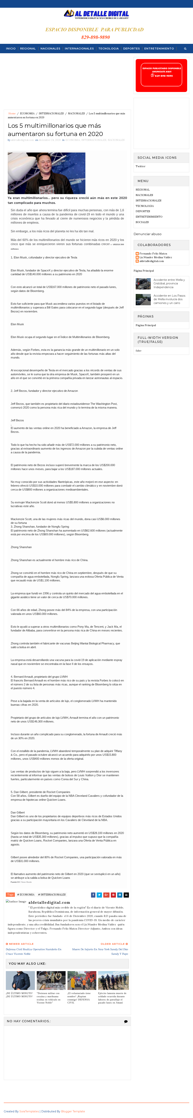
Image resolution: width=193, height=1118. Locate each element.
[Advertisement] (67, 83)
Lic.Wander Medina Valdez (155, 257)
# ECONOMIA (25, 894)
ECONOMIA (27, 113)
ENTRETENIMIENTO (159, 48)
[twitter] (186, 4)
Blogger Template (73, 1111)
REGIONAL (28, 48)
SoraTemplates (29, 1111)
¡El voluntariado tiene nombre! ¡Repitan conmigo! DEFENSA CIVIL (79, 998)
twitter (141, 166)
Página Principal (144, 270)
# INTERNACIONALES (52, 894)
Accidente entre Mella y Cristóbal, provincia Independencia (169, 283)
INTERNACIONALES (79, 48)
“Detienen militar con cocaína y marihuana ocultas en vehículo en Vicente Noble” (49, 998)
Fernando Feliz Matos (153, 253)
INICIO (11, 48)
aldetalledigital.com (151, 261)
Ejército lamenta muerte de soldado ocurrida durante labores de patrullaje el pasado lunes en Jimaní (112, 998)
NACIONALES (50, 48)
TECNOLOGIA (108, 48)
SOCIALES (13, 58)
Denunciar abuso (148, 234)
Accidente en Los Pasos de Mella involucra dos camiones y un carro (169, 299)
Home (12, 113)
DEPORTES (131, 48)
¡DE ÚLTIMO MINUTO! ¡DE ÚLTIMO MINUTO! (19, 995)
